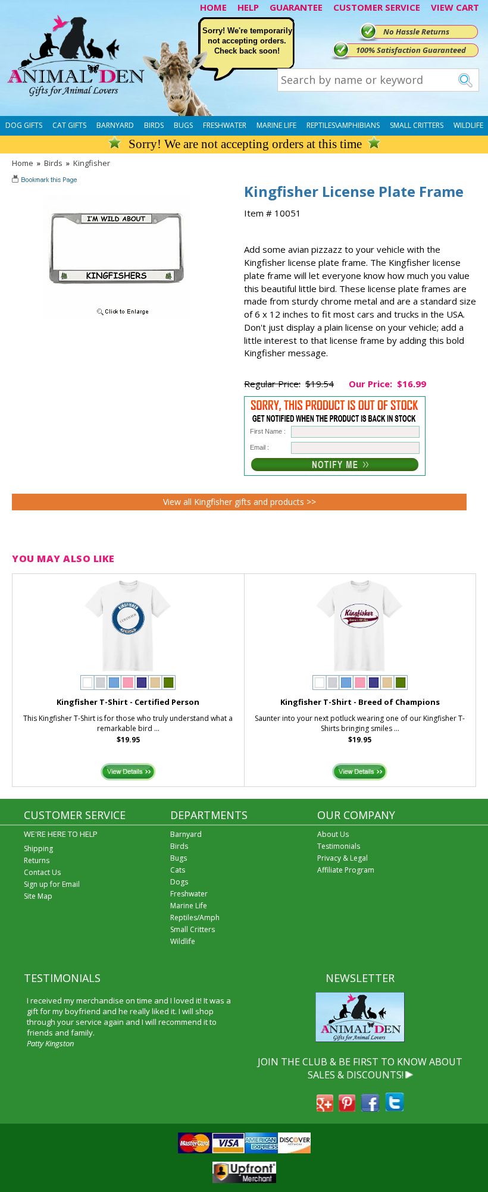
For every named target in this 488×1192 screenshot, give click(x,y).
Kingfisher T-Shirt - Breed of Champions (360, 702)
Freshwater (224, 125)
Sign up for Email (52, 884)
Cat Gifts (69, 125)
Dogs (179, 882)
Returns (36, 860)
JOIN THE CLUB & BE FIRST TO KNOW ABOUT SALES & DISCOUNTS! (360, 1068)
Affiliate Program (345, 870)
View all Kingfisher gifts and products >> (239, 501)
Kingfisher (91, 163)
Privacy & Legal (342, 858)
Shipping (38, 848)
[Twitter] (394, 1108)
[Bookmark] (45, 180)
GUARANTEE (296, 7)
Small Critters (416, 125)
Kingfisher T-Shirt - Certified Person (128, 702)
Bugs (183, 125)
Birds (154, 125)
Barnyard (115, 125)
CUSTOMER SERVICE (376, 7)
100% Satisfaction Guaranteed (411, 50)
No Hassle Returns (416, 31)
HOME (213, 7)
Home (22, 163)
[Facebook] (370, 1108)
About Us (333, 834)
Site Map (38, 896)
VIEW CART (455, 7)
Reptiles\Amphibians (343, 125)
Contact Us (42, 872)
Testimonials (338, 846)
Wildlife (468, 125)
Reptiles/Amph (195, 917)
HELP (248, 7)
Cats (177, 870)
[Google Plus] (325, 1108)
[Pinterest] (347, 1108)
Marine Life (276, 125)
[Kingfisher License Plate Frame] (116, 315)
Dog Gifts (23, 125)
